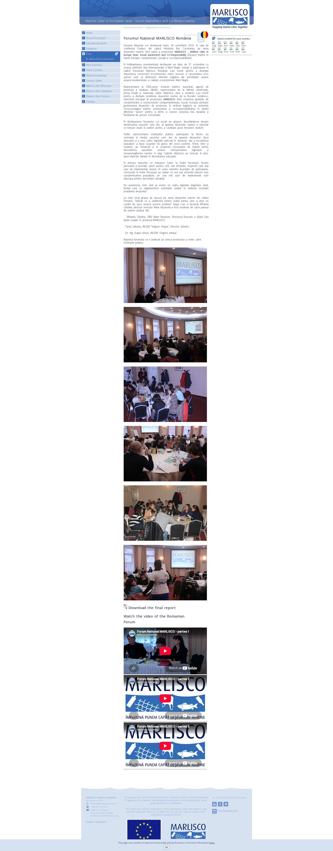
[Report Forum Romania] (125, 607)
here (212, 842)
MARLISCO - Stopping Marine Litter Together (230, 16)
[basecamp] (214, 812)
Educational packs (96, 43)
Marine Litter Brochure (99, 85)
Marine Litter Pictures (98, 96)
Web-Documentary (96, 75)
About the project (96, 38)
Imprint (89, 821)
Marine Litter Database (99, 91)
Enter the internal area (228, 810)
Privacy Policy (101, 821)
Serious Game (94, 80)
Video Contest (94, 70)
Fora (140, 27)
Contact (90, 101)
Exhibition (91, 48)
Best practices (94, 65)
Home (89, 32)
